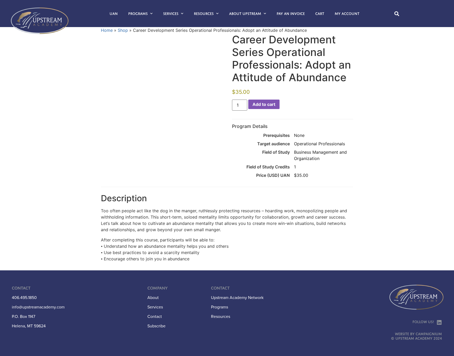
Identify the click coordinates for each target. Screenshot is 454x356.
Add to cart (263, 104)
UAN (114, 14)
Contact (154, 316)
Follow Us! (423, 322)
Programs (138, 14)
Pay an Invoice (291, 14)
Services (170, 14)
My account (347, 14)
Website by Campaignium (418, 334)
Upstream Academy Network (237, 298)
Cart (319, 14)
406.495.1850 (24, 298)
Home (107, 30)
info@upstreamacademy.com (38, 307)
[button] (397, 13)
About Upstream (245, 14)
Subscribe (156, 326)
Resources (204, 14)
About (153, 298)
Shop (123, 30)
